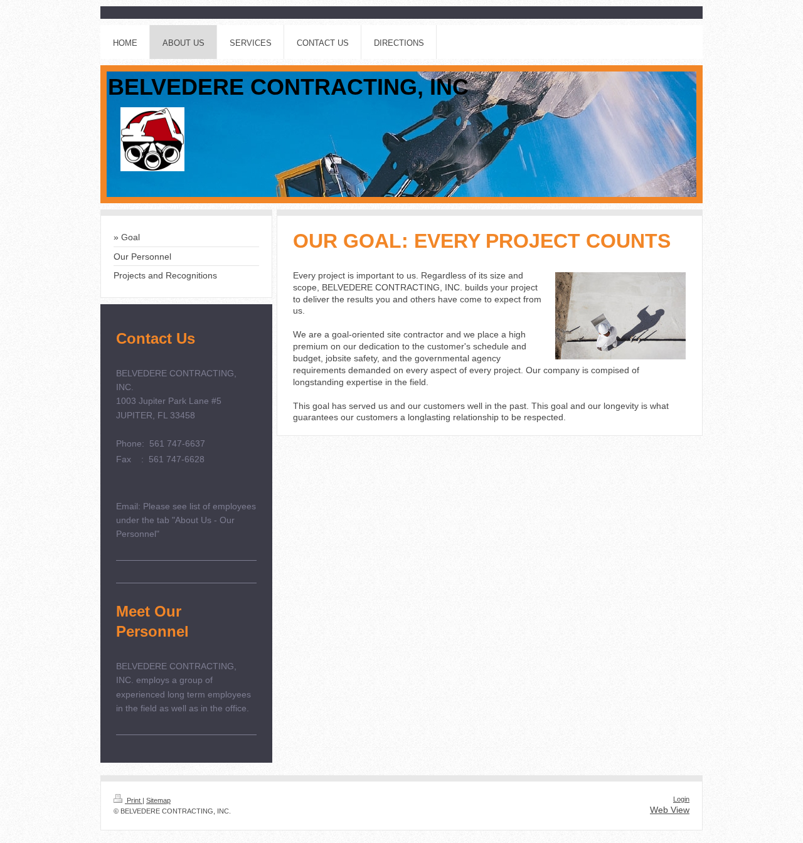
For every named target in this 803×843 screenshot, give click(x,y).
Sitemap (158, 800)
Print (133, 800)
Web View (669, 810)
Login (681, 799)
